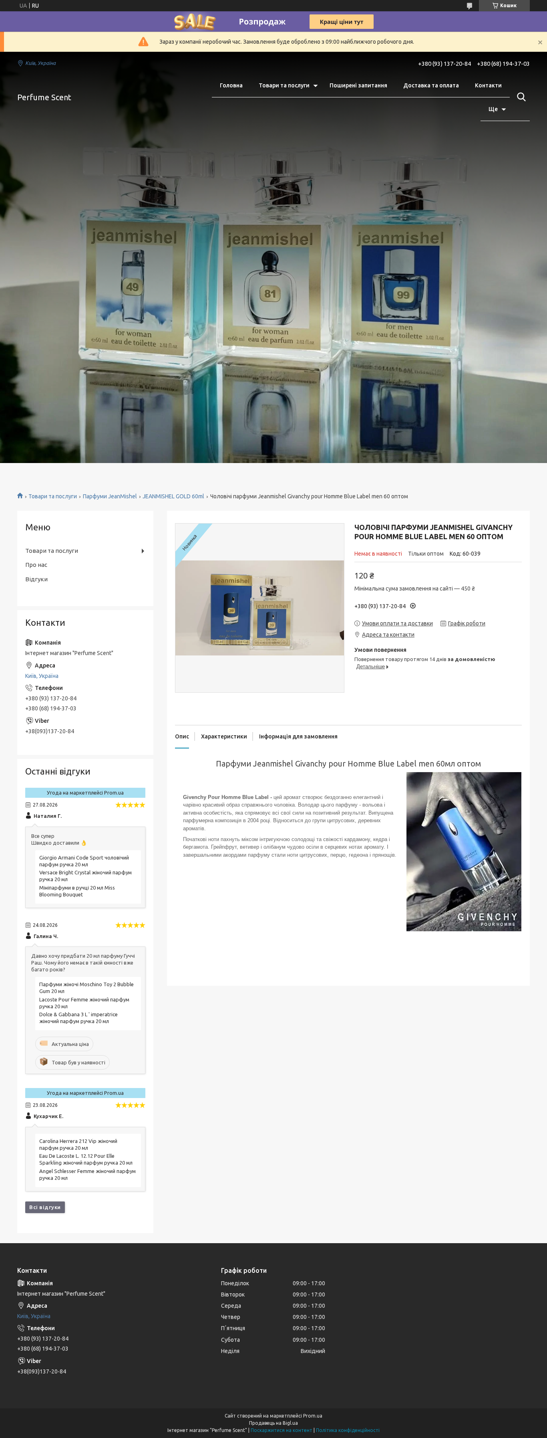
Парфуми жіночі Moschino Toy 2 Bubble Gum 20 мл (86, 987)
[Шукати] (520, 97)
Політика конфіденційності (348, 1430)
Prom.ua (312, 1415)
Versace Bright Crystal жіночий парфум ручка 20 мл (85, 876)
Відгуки (36, 579)
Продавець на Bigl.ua (273, 1423)
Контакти (488, 85)
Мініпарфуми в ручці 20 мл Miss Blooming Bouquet (77, 891)
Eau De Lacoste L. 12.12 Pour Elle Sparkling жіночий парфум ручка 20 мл (86, 1159)
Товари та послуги (284, 85)
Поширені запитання (358, 85)
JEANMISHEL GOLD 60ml (173, 496)
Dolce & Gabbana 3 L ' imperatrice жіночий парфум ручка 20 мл (78, 1017)
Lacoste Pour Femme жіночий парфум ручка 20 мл (84, 1003)
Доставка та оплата (431, 85)
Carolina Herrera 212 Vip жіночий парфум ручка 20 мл (78, 1144)
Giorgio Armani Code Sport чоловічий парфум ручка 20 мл (84, 861)
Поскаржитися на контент (281, 1430)
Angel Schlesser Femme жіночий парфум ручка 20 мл (87, 1174)
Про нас (36, 564)
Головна (231, 85)
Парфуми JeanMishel (110, 496)
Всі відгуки (45, 1207)
